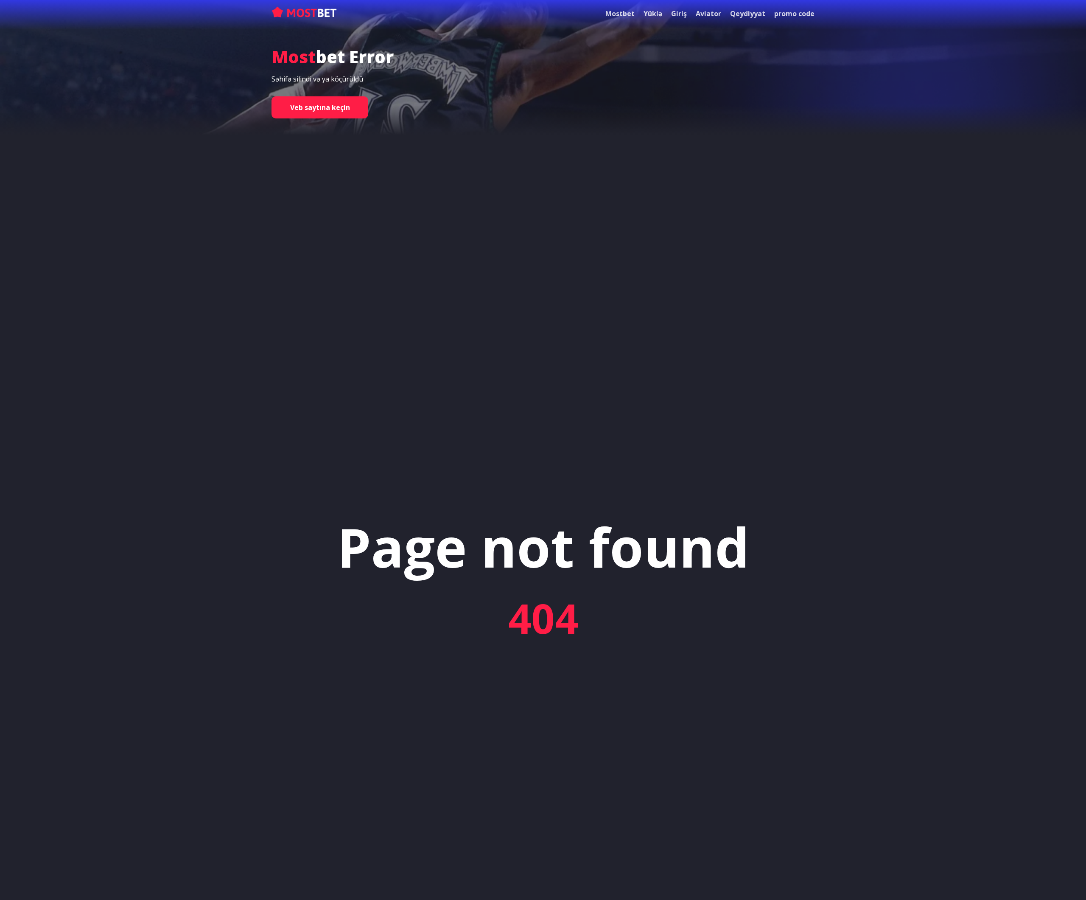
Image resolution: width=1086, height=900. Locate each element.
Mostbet (620, 13)
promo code (794, 13)
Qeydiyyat (747, 13)
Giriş (679, 13)
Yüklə (653, 13)
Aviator (708, 13)
